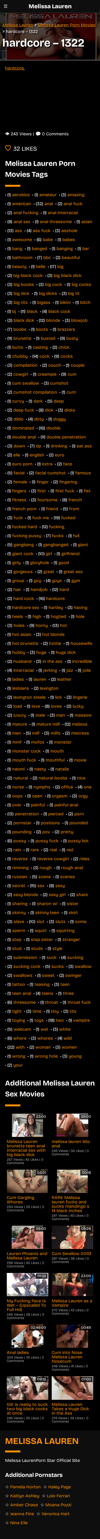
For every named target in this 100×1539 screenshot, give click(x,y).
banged (39, 248)
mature (19, 724)
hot (63, 625)
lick (58, 697)
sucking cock (27, 966)
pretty (67, 831)
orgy (83, 796)
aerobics (21, 194)
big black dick (68, 275)
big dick (21, 293)
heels (17, 616)
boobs (19, 329)
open (37, 796)
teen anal (21, 993)
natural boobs (53, 778)
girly (16, 562)
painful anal (66, 805)
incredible (82, 661)
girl (49, 553)
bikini (65, 302)
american (21, 203)
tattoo (18, 984)
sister (72, 903)
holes (19, 625)
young (75, 1056)
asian (86, 221)
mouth (57, 751)
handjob (39, 589)
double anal (24, 437)
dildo (19, 419)
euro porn (22, 464)
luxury (19, 715)
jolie (87, 670)
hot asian (21, 634)
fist (87, 491)
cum (71, 374)
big (60, 266)
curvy (18, 401)
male (40, 715)
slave (19, 921)
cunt (71, 392)
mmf (17, 742)
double (53, 428)
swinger (73, 975)
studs (37, 948)
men (16, 733)
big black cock (28, 275)
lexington (49, 688)
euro (59, 455)
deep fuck (23, 410)
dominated (23, 428)
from (74, 508)
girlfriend (70, 553)
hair (17, 589)
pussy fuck (46, 840)
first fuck (64, 491)
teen (65, 984)
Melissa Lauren (50, 6)
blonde (53, 320)
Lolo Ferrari (58, 1495)
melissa (79, 724)
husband (22, 661)
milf (36, 733)
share (82, 894)
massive (83, 715)
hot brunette (25, 643)
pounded (78, 823)
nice (81, 778)
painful (38, 805)
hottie (55, 643)
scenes (67, 876)
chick (63, 347)
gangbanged (55, 544)
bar (85, 248)
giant (83, 544)
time (37, 1011)
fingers (19, 491)
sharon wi (47, 903)
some (80, 921)
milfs (55, 733)
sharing (19, 903)
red (70, 849)
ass (18, 230)
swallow (83, 966)
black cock (59, 311)
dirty (39, 419)
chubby (20, 356)
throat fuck (79, 1002)
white (65, 1029)
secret (18, 885)
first (41, 491)
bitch (85, 302)
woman (43, 1047)
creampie (47, 374)
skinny (19, 912)
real (53, 849)
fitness (19, 499)
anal (48, 203)
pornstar (22, 823)
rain (17, 849)
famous (83, 473)
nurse (18, 787)
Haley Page (59, 1487)
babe (48, 239)
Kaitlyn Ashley (24, 1495)
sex (40, 885)
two (60, 1020)
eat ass (84, 446)
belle (40, 266)
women (69, 1047)
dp (38, 446)
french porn (24, 508)
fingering (68, 482)
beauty (19, 266)
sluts (60, 921)
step (16, 939)
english (37, 455)
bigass (43, 302)
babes (68, 239)
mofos (37, 742)
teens (47, 993)
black (32, 311)
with (20, 1047)
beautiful (71, 257)
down (19, 446)
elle (16, 455)
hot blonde (53, 634)
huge (41, 652)
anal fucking (25, 212)
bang (17, 248)
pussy (19, 840)
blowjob (79, 320)
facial (19, 473)
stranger (71, 939)
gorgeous (23, 571)
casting (40, 347)
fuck (18, 517)
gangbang (24, 544)
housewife (81, 643)
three (68, 993)
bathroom (22, 257)
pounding (22, 831)
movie (80, 760)
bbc (47, 257)
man (60, 715)
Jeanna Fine (22, 1513)
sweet (48, 975)
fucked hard (24, 526)
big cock (53, 284)
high (37, 616)
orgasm (59, 796)
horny (42, 625)
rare (35, 849)
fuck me (40, 517)
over (16, 805)
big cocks (81, 284)
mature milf (48, 724)
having (80, 607)
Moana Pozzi (58, 1504)
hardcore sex (25, 607)
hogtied (58, 616)
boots (42, 329)
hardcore (14, 68)
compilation (26, 365)
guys (57, 580)
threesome (24, 1002)
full (76, 535)
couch (54, 365)
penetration (27, 814)
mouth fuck (24, 760)
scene (44, 876)
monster (62, 742)
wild (68, 1038)
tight (17, 1011)
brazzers (66, 329)
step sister (42, 939)
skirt (73, 912)
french (75, 499)
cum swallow (25, 383)
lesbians (20, 688)
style (57, 948)
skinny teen (47, 912)
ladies (18, 679)
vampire (81, 1020)
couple (77, 365)
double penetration (66, 437)
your (18, 1065)
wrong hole (46, 1056)
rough (46, 867)
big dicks (48, 293)
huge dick (66, 652)
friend (52, 508)
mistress (80, 733)
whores (45, 1038)
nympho (41, 787)
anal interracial (63, 212)
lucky (78, 706)
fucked (68, 517)
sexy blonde (25, 894)
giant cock (22, 553)
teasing (42, 984)
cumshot (59, 383)
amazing (75, 194)
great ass (73, 571)
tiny (55, 1011)
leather (64, 679)
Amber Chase (24, 1504)
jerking (50, 670)
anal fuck (73, 203)
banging (65, 248)
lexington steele (29, 697)
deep (59, 401)
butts (17, 347)
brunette (22, 338)
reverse (20, 858)
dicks (69, 410)
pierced (56, 814)
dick (49, 410)
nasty (40, 769)
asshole (69, 230)
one (88, 787)
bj (14, 311)
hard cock (23, 598)
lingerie (80, 697)
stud (17, 948)
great (48, 571)
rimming (20, 867)
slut (40, 921)
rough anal (72, 867)
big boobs (24, 284)
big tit (74, 293)
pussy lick (78, 840)
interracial (23, 670)
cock (45, 356)
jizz (70, 670)
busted (48, 338)
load (17, 706)
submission (25, 957)
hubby (18, 652)
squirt (41, 930)
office (67, 787)
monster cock (26, 751)
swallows (23, 975)
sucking (75, 957)
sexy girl (57, 894)
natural (20, 778)
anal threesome (56, 221)
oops (17, 796)
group (18, 580)
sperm (18, 930)
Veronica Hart (56, 1513)
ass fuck (41, 230)
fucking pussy (26, 535)
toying (18, 1020)
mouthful (55, 760)
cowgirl (20, 374)
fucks (58, 535)
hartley (56, 607)
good (63, 562)
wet (44, 1029)
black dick (24, 320)
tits (73, 1011)
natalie (62, 769)
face (67, 464)
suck (52, 957)
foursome (47, 499)
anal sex (22, 221)
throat (51, 1002)
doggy (59, 419)
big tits (21, 302)
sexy (60, 885)
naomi (18, 769)
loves (56, 706)
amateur (48, 194)
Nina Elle (19, 1522)
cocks (66, 356)
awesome (22, 239)
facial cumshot (50, 473)
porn (79, 814)
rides (84, 858)
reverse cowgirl (53, 858)
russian (19, 876)
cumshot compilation (35, 392)
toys (39, 1020)
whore (19, 1038)
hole (80, 616)
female (20, 482)
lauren (39, 679)
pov (46, 831)
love (36, 706)
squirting (65, 930)
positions (50, 823)
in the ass (52, 661)
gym (75, 580)
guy (37, 580)
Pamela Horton (25, 1487)
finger (43, 482)
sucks (57, 966)
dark (38, 401)
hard (64, 589)
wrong (18, 1056)
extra (47, 464)
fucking (56, 526)
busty (72, 338)
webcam (22, 1029)
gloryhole (39, 562)
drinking (59, 446)
